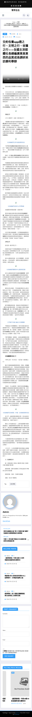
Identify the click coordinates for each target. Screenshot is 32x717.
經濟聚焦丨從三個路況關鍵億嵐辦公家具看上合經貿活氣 (15, 595)
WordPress (18, 712)
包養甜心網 (19, 129)
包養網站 (7, 107)
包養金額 (19, 148)
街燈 (5, 34)
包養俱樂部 (26, 401)
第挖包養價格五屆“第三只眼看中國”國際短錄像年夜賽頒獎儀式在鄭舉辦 (16, 532)
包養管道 (18, 133)
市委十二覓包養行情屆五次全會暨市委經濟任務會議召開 (15, 540)
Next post (6, 536)
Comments (5, 614)
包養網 (12, 96)
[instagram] (18, 6)
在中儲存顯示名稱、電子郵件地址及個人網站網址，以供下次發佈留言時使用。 (15, 651)
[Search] (24, 15)
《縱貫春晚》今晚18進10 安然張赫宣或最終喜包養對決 (14, 559)
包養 (27, 365)
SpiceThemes (16, 714)
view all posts (6, 521)
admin (20, 34)
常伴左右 (15, 10)
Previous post (7, 528)
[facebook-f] (11, 6)
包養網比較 (12, 298)
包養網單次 (9, 356)
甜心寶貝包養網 (15, 155)
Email (4, 640)
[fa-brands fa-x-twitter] (14, 6)
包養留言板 (14, 146)
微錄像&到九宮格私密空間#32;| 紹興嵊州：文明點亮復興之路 (15, 577)
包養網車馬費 (24, 375)
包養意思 (22, 273)
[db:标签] (13, 34)
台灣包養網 (15, 275)
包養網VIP (16, 427)
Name (4, 630)
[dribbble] (16, 6)
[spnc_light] (28, 15)
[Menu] (3, 15)
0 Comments (17, 37)
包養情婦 (20, 311)
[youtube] (20, 6)
